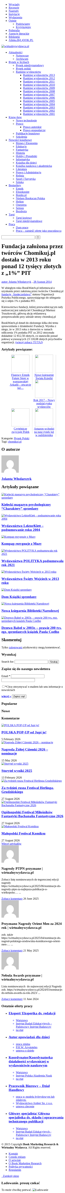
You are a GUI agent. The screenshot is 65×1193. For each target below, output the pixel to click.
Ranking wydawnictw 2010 (39, 84)
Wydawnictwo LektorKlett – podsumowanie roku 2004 (22, 528)
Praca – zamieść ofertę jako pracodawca (38, 230)
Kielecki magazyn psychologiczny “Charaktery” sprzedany (26, 506)
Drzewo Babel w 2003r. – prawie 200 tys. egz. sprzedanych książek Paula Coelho (31, 630)
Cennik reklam (17, 1156)
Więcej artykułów (11, 843)
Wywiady (14, 4)
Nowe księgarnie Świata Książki (44, 376)
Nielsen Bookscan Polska (30, 198)
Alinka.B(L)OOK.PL (21, 40)
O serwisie (15, 1160)
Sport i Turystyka (26, 178)
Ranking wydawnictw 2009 (39, 88)
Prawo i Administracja (28, 172)
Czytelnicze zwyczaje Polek (20, 430)
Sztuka (20, 182)
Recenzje (14, 7)
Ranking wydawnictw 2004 (39, 104)
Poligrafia (14, 30)
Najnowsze (22, 55)
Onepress (21, 204)
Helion (20, 201)
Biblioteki (14, 36)
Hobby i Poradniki (26, 156)
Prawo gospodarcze (34, 130)
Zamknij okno (10, 1176)
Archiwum (22, 58)
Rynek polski (23, 68)
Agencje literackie (19, 33)
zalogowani (16, 647)
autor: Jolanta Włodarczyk (16, 281)
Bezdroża (21, 211)
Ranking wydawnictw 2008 (39, 91)
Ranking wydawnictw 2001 (39, 114)
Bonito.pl (21, 195)
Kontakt (13, 1153)
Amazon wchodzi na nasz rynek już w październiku (44, 432)
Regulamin (15, 1169)
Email (5, 676)
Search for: (7, 661)
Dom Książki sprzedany (19, 597)
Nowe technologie (26, 120)
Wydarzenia (15, 17)
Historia (20, 152)
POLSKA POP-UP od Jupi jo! (23, 732)
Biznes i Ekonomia (27, 143)
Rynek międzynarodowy (30, 65)
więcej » (6, 696)
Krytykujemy (23, 27)
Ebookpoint (22, 191)
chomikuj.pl (14, 441)
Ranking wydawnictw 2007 (39, 94)
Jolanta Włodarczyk (16, 479)
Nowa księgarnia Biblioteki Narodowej (30, 611)
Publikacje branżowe (28, 133)
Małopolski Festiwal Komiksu (23, 833)
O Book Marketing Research (25, 1163)
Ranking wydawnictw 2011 (39, 81)
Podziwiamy (23, 23)
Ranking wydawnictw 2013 (39, 75)
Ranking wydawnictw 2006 (39, 97)
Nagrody (14, 10)
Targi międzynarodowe (29, 221)
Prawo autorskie (32, 126)
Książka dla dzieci (26, 162)
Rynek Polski (21, 438)
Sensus (20, 208)
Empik (19, 188)
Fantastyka (22, 149)
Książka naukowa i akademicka (34, 165)
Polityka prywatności (21, 1166)
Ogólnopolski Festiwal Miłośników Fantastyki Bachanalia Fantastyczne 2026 (32, 814)
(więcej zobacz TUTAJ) (29, 342)
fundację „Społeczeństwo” (16, 294)
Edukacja (21, 146)
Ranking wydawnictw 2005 (39, 101)
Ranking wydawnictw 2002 (39, 110)
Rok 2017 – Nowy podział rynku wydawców (44, 403)
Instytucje (14, 14)
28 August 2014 (42, 281)
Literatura (21, 169)
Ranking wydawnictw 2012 (39, 78)
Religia (20, 175)
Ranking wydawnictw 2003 (39, 107)
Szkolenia (21, 136)
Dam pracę (22, 227)
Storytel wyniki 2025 (16, 771)
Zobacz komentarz (12, 898)
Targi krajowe (24, 217)
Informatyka (23, 159)
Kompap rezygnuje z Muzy (21, 544)
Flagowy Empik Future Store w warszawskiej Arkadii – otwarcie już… (20, 381)
